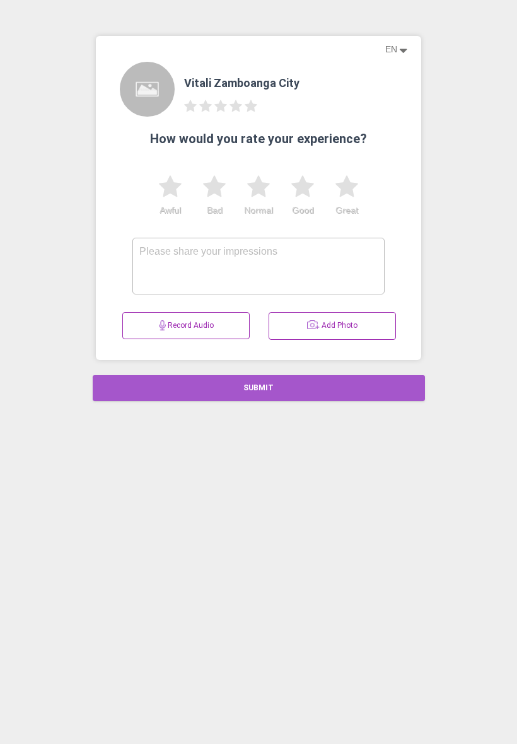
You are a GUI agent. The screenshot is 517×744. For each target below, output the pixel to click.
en (392, 49)
